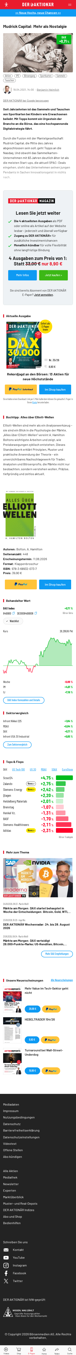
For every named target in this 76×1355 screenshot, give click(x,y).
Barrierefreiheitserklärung (21, 1130)
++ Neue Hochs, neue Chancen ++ (38, 12)
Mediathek (10, 1177)
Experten (9, 1190)
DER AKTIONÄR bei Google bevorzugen (26, 100)
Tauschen (9, 80)
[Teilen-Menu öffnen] (57, 1350)
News (30, 783)
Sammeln (61, 75)
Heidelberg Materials (15, 801)
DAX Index (9, 608)
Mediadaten (11, 1104)
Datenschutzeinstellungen (21, 1137)
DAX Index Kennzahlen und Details (23, 700)
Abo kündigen (12, 1156)
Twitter (18, 1281)
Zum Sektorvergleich (17, 744)
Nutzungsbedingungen (19, 1117)
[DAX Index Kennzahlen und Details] (38, 655)
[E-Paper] (31, 1350)
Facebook (19, 1273)
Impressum (11, 1111)
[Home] (44, 1350)
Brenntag (8, 807)
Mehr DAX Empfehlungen (57, 953)
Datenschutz (11, 1124)
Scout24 (7, 778)
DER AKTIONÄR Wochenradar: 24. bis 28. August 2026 (36, 926)
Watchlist (14, 621)
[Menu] (71, 4)
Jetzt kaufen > (53, 275)
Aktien (8, 75)
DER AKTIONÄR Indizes (18, 1210)
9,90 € (32, 1039)
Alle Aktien (10, 1171)
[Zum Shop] (19, 1350)
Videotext (10, 1143)
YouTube (19, 1257)
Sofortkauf (28, 389)
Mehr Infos (22, 275)
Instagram (20, 1265)
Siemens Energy (12, 789)
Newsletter (11, 1184)
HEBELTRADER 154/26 (40, 1019)
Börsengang (29, 75)
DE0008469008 (25, 613)
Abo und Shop (12, 1216)
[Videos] (6, 1350)
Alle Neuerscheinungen (62, 980)
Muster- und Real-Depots (20, 1203)
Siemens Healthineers (16, 825)
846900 (7, 613)
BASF (6, 819)
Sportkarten (45, 75)
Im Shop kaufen (55, 389)
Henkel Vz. (9, 813)
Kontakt (18, 1249)
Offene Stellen (13, 1150)
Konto (34, 402)
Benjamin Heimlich (48, 89)
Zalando (7, 784)
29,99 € (32, 1008)
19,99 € (32, 1070)
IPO (17, 75)
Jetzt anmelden (43, 294)
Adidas (7, 830)
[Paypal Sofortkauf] (21, 584)
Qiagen (7, 795)
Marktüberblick (13, 1197)
